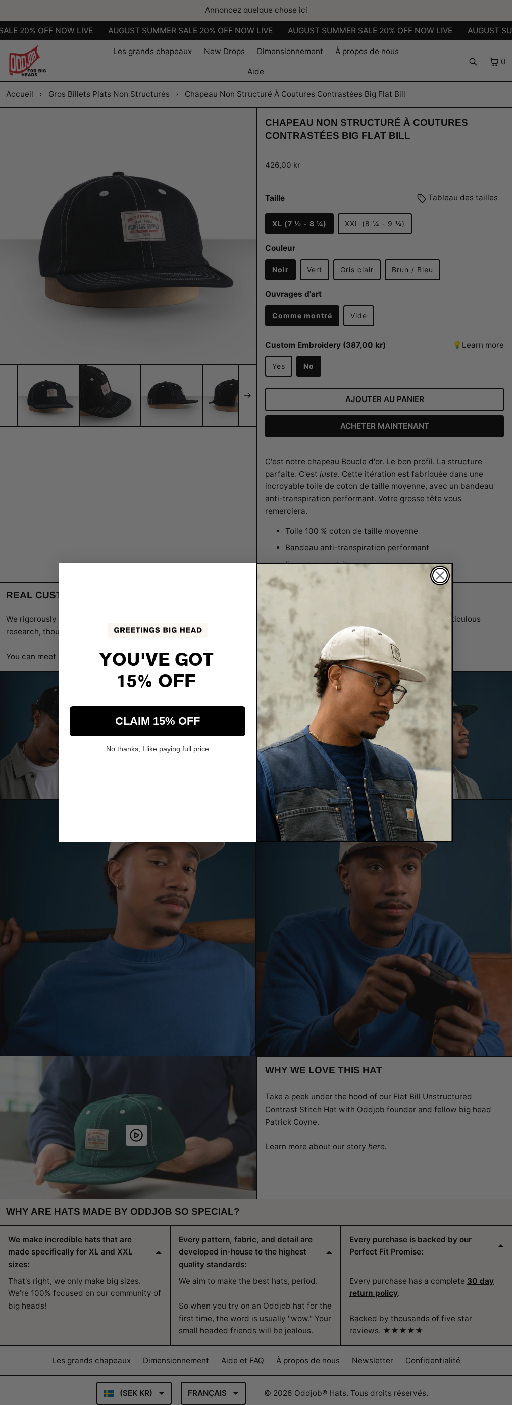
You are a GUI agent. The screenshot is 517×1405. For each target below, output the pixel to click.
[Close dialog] (440, 575)
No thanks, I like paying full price (157, 749)
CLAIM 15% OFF (157, 721)
